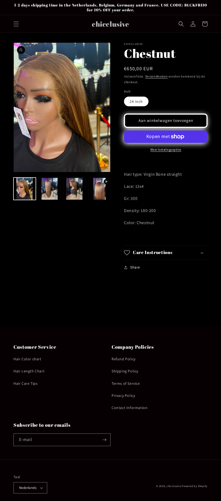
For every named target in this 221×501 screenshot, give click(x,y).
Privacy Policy (123, 395)
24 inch (136, 101)
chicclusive (174, 486)
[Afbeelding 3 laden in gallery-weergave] (74, 189)
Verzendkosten (156, 76)
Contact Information (129, 407)
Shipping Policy (125, 371)
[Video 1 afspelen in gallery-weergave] (99, 189)
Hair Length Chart (28, 371)
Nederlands (27, 487)
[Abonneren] (104, 439)
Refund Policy (124, 359)
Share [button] (135, 267)
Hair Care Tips (25, 383)
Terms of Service (126, 383)
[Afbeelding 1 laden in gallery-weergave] (24, 189)
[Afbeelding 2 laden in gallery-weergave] (50, 189)
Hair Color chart (27, 359)
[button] (16, 24)
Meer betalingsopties (165, 149)
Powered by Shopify (195, 486)
